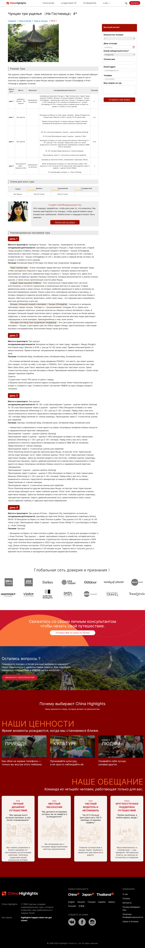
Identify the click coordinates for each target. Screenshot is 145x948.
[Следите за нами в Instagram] (92, 925)
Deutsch (81, 902)
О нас (125, 894)
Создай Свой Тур (68, 3)
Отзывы (126, 898)
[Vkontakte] (72, 925)
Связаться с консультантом (19, 677)
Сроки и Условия (130, 921)
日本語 (81, 906)
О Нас (105, 3)
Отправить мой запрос (119, 100)
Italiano (111, 902)
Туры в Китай (48, 3)
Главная (12, 21)
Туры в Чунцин (41, 21)
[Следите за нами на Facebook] (82, 925)
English (71, 902)
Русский (72, 906)
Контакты (135, 3)
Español (101, 902)
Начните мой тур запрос (65, 222)
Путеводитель (89, 3)
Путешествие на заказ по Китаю (72, 633)
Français (91, 902)
